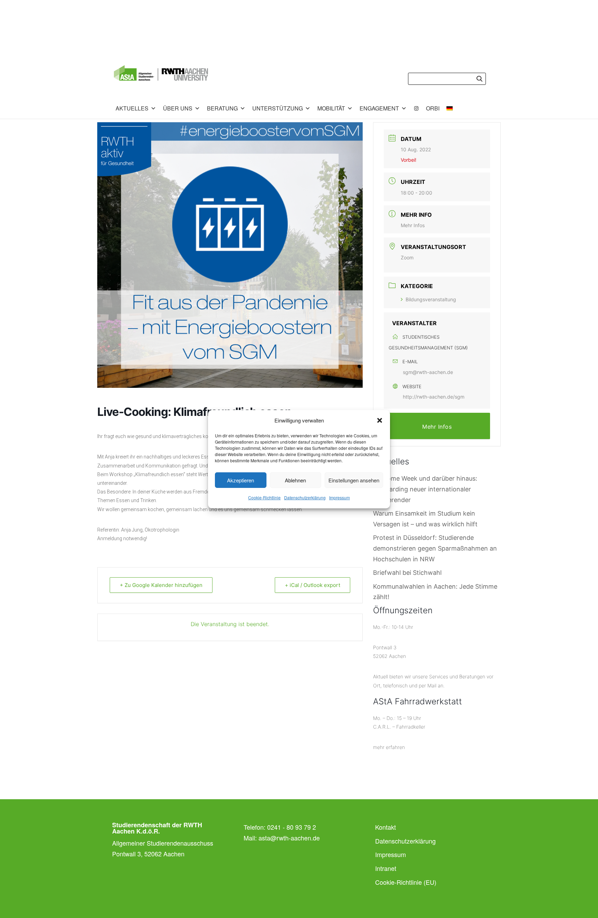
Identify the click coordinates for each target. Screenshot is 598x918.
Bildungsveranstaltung (431, 299)
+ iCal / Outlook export (312, 585)
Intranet (385, 868)
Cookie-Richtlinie (264, 497)
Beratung (222, 108)
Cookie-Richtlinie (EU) (405, 881)
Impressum (339, 497)
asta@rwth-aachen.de (289, 837)
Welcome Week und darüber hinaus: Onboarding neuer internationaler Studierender (425, 489)
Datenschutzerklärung (305, 497)
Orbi (433, 108)
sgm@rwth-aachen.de (428, 372)
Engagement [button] (379, 108)
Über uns (177, 108)
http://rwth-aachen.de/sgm (433, 397)
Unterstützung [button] (277, 108)
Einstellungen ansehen (353, 480)
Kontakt (385, 826)
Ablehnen (295, 480)
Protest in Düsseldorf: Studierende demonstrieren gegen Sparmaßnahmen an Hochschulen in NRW (435, 548)
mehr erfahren (389, 747)
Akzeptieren (240, 480)
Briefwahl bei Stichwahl (407, 572)
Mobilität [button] (331, 108)
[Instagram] (416, 108)
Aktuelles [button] (132, 108)
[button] (379, 420)
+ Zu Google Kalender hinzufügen (161, 585)
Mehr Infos (413, 225)
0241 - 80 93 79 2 (291, 826)
